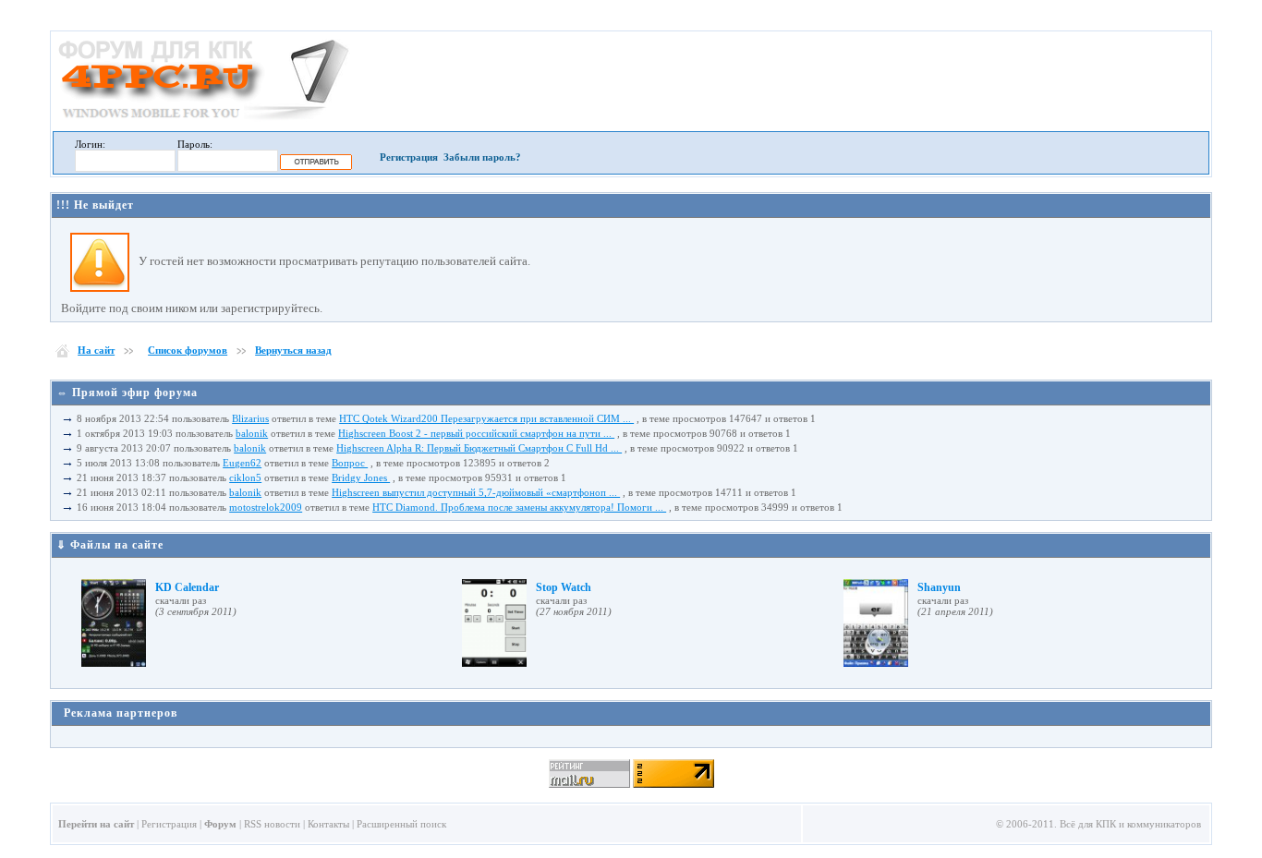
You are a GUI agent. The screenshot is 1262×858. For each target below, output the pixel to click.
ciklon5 (245, 477)
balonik (252, 433)
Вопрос (350, 462)
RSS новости (272, 823)
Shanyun (939, 587)
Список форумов (187, 350)
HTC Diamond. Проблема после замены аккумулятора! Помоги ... (519, 507)
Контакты (328, 823)
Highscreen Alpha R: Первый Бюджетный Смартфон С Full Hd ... (479, 447)
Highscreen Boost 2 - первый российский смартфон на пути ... (476, 433)
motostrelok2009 (265, 507)
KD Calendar (187, 587)
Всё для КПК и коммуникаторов (1130, 823)
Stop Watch (563, 587)
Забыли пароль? (482, 157)
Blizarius (250, 418)
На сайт (96, 350)
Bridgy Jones (361, 477)
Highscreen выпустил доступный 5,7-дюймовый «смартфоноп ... (476, 492)
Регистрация (409, 157)
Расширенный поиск (401, 823)
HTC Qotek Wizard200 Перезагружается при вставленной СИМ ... (486, 418)
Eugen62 (242, 462)
